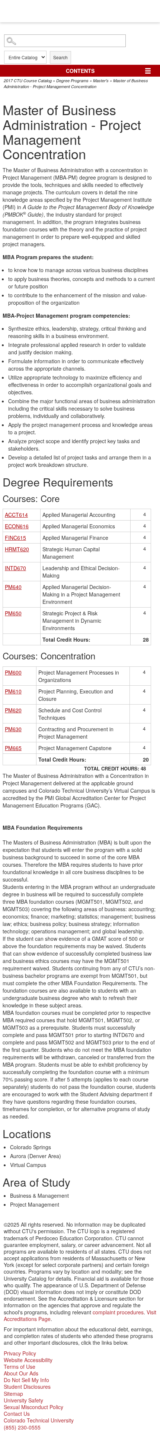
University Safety (23, 1400)
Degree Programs (72, 80)
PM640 (13, 587)
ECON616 (17, 526)
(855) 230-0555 (22, 1427)
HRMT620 (17, 549)
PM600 (13, 672)
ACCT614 (16, 514)
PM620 (13, 710)
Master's (101, 80)
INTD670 (15, 568)
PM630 (13, 729)
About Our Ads (21, 1373)
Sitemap (13, 1393)
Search (60, 57)
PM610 (13, 691)
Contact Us (17, 1413)
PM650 (13, 613)
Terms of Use (19, 1366)
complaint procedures (118, 1312)
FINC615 (15, 537)
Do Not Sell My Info (26, 1380)
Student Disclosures (27, 1386)
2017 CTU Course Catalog (28, 80)
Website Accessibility (28, 1360)
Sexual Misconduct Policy (33, 1407)
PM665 (13, 748)
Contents (80, 70)
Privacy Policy (20, 1353)
